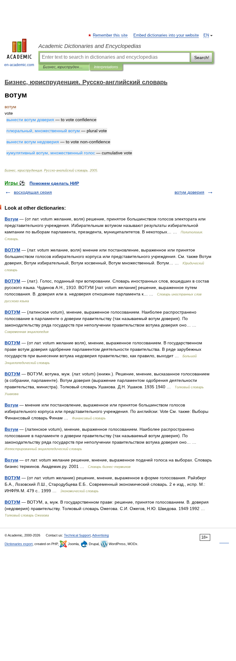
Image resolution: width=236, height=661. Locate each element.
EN (206, 35)
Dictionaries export (19, 544)
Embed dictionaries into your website (166, 35)
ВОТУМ (12, 249)
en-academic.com (19, 65)
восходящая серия (33, 192)
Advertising (100, 535)
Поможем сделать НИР (54, 183)
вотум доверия (189, 192)
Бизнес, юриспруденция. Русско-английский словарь (64, 67)
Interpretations (106, 67)
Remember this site (110, 35)
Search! (201, 57)
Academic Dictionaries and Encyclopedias (89, 46)
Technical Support (77, 535)
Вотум (11, 218)
